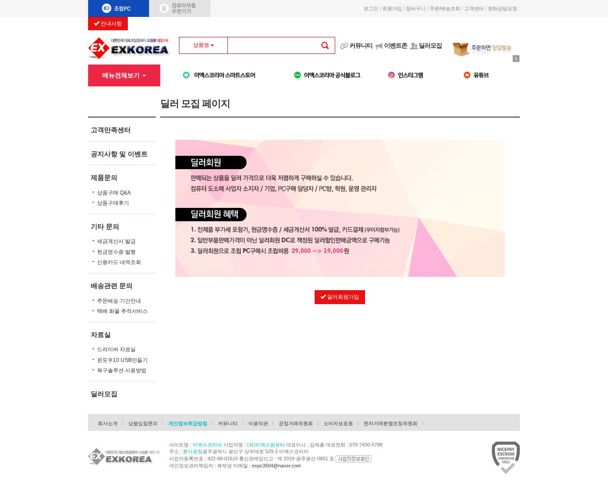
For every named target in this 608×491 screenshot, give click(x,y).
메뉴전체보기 (122, 75)
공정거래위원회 (296, 423)
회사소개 (108, 423)
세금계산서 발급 (116, 241)
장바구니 (416, 8)
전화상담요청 (504, 8)
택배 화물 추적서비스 (122, 311)
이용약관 (258, 423)
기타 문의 (105, 226)
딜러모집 (430, 45)
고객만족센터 (111, 130)
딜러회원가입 (342, 297)
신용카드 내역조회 (119, 262)
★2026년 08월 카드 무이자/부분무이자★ (178, 23)
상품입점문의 (143, 423)
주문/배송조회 (445, 8)
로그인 (371, 8)
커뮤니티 (361, 45)
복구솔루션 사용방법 (121, 370)
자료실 (101, 334)
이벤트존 (395, 45)
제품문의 (104, 177)
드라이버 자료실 (116, 349)
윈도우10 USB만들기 (122, 360)
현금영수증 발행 (116, 252)
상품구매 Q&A (114, 193)
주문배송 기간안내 (119, 301)
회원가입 (392, 8)
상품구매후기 (113, 203)
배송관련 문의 (112, 285)
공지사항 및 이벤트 (119, 154)
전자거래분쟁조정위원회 (390, 423)
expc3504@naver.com (276, 465)
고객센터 (474, 8)
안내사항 (110, 23)
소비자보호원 (338, 423)
